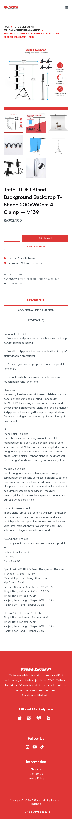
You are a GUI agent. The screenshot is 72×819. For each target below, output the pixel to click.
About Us (36, 769)
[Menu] (66, 7)
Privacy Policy (36, 778)
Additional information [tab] (36, 310)
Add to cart (45, 238)
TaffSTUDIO (17, 283)
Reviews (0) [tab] (36, 320)
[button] (36, 246)
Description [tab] (36, 300)
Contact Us (36, 773)
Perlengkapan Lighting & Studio (38, 279)
